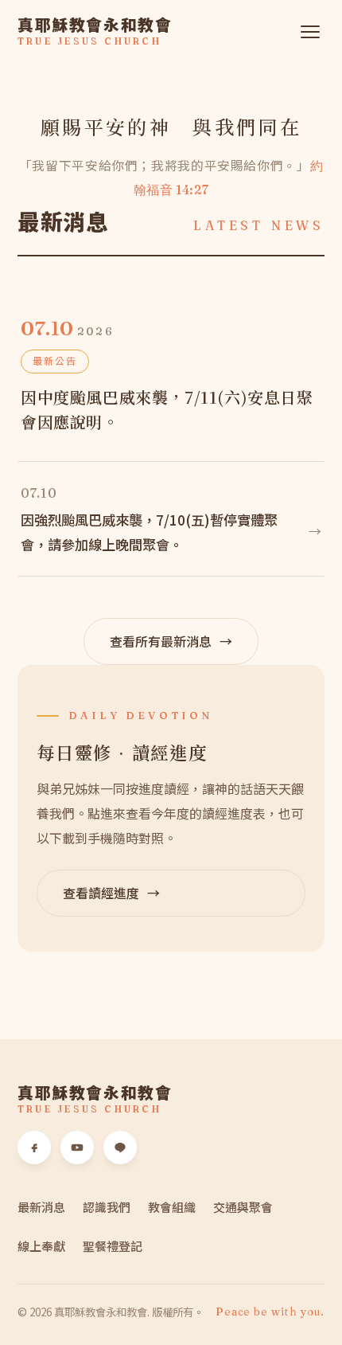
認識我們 (106, 1206)
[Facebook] (34, 1147)
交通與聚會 (243, 1206)
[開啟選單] (310, 32)
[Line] (120, 1147)
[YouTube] (77, 1147)
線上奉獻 (41, 1245)
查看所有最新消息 (171, 641)
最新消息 (41, 1206)
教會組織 (172, 1206)
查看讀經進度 (111, 892)
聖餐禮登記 (112, 1245)
